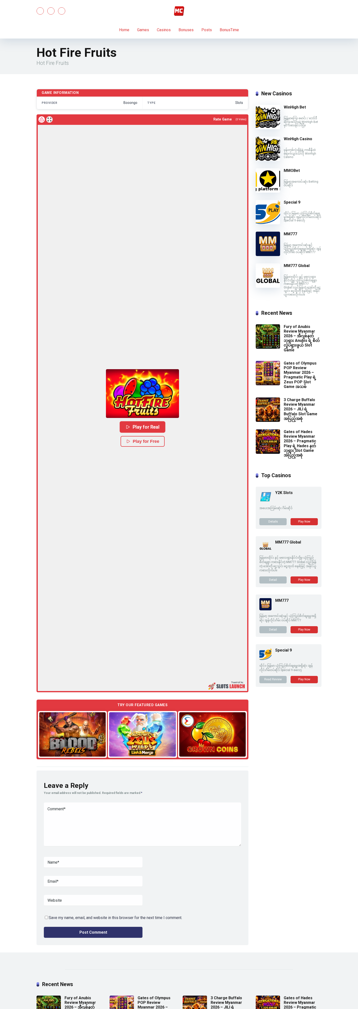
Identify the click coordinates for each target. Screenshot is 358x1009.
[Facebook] (40, 11)
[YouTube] (51, 11)
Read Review (273, 679)
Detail (273, 580)
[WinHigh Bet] (268, 128)
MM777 (290, 234)
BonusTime (229, 30)
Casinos (164, 30)
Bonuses (186, 30)
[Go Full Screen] (49, 119)
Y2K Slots (284, 492)
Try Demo (73, 734)
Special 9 (292, 202)
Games (143, 30)
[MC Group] (179, 11)
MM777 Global (297, 265)
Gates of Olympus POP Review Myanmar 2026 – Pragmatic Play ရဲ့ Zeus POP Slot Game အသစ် (300, 375)
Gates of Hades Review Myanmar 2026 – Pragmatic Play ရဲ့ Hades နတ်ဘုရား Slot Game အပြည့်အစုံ (300, 443)
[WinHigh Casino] (268, 159)
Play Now (304, 521)
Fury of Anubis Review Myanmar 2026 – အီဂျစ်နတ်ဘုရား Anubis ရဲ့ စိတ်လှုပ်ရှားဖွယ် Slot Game (302, 338)
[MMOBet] (268, 191)
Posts (206, 30)
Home (124, 30)
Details (273, 521)
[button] (142, 393)
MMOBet (292, 170)
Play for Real (146, 427)
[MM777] (268, 254)
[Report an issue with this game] (41, 119)
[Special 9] (268, 223)
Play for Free (146, 441)
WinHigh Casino (298, 139)
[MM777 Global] (268, 286)
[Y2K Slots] (265, 501)
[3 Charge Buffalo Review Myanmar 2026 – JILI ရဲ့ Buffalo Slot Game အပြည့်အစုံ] (268, 420)
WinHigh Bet (295, 107)
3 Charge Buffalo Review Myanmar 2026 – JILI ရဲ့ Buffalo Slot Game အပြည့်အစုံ (300, 409)
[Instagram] (61, 11)
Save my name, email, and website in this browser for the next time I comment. (115, 917)
